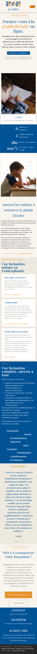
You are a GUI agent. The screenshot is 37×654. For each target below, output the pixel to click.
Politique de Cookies (8, 648)
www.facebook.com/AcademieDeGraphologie (18, 623)
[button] (32, 6)
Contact (18, 610)
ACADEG (13, 9)
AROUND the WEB (19, 650)
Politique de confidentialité (25, 648)
